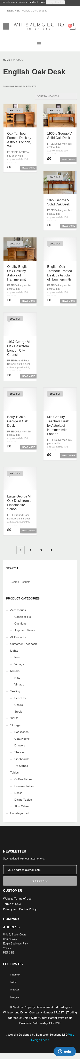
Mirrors (14, 671)
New (17, 657)
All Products (18, 637)
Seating (15, 691)
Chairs (18, 704)
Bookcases (21, 732)
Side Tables (21, 806)
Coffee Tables (23, 779)
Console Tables (24, 786)
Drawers (19, 745)
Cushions (20, 623)
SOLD (14, 718)
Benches (20, 698)
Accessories (18, 610)
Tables (14, 772)
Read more (28, 168)
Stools (18, 711)
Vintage (19, 664)
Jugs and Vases (24, 630)
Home (6, 59)
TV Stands (21, 765)
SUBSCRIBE (40, 881)
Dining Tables (23, 799)
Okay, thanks (55, 2)
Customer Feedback (23, 643)
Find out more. (37, 2)
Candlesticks (22, 616)
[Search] (69, 582)
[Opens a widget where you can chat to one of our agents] (64, 1052)
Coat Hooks (22, 738)
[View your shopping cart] (72, 27)
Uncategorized (19, 813)
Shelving (19, 752)
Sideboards (21, 759)
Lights (14, 650)
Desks (18, 792)
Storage (15, 725)
